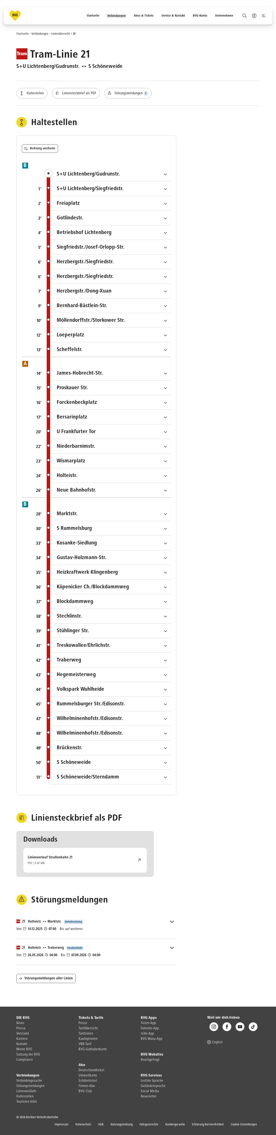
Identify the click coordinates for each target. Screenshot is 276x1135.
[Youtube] (240, 1027)
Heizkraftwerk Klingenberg (110, 572)
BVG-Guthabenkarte (93, 1049)
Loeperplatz (104, 335)
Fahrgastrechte (149, 1124)
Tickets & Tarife (91, 1018)
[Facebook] (227, 1027)
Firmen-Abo (87, 1086)
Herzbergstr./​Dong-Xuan (110, 291)
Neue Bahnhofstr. (110, 490)
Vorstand (22, 1033)
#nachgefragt (150, 1060)
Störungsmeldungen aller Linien (48, 978)
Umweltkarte (88, 1075)
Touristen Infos (26, 1102)
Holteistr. (101, 475)
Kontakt (21, 1044)
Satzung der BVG (28, 1054)
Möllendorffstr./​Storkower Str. (110, 320)
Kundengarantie (175, 1124)
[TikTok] (253, 1027)
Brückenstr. (104, 747)
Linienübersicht (60, 33)
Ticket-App (148, 1023)
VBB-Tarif (85, 1044)
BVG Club (85, 1091)
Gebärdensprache (153, 1086)
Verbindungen (39, 33)
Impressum (62, 1124)
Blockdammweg (109, 601)
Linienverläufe (26, 1091)
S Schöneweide (108, 762)
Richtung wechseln (42, 148)
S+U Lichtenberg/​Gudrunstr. (114, 174)
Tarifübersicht (88, 1028)
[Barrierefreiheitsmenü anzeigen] (254, 15)
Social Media (150, 1091)
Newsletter (148, 1096)
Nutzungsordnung (122, 1124)
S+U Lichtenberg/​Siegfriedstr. (110, 188)
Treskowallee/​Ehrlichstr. (110, 645)
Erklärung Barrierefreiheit (208, 1124)
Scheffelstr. (104, 349)
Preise (83, 1023)
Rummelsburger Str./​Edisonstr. (110, 703)
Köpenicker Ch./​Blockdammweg (110, 586)
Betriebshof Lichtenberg (110, 232)
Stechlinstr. (103, 616)
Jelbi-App (147, 1033)
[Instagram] (213, 1027)
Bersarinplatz (106, 417)
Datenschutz (83, 1124)
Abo (82, 1065)
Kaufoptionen (88, 1039)
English (217, 1042)
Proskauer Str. (107, 387)
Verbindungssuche (29, 1081)
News (20, 1023)
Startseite (22, 33)
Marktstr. (101, 513)
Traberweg (103, 660)
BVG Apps (149, 1018)
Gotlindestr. (104, 217)
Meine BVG (24, 1049)
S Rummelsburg (108, 528)
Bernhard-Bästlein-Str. (110, 305)
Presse (21, 1028)
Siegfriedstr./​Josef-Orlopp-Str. (110, 247)
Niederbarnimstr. (110, 446)
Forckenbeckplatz (110, 402)
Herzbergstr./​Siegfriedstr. (110, 261)
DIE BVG (22, 1018)
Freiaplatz (102, 203)
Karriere (22, 1039)
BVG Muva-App (151, 1039)
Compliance (24, 1060)
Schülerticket (88, 1081)
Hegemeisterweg (110, 674)
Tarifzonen (86, 1033)
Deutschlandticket (91, 1070)
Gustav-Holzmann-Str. (110, 557)
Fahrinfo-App (150, 1028)
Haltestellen (25, 1096)
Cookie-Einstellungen (244, 1124)
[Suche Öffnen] (244, 15)
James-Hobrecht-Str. (110, 373)
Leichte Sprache (152, 1081)
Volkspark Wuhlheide (110, 689)
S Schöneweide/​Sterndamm (110, 777)
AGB (101, 1124)
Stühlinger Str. (107, 630)
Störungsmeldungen (30, 1086)
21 (74, 33)
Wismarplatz (105, 460)
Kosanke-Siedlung (110, 543)
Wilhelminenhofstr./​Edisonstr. (110, 718)
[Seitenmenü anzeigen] (263, 15)
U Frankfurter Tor (110, 431)
